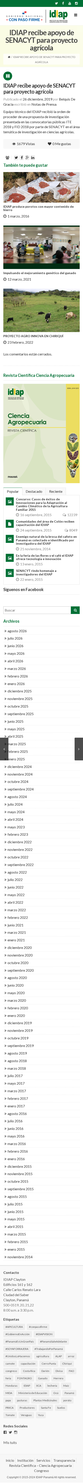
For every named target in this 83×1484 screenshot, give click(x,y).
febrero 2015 (18, 1242)
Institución (25, 1460)
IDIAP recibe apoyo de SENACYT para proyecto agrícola (39, 88)
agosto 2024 (17, 796)
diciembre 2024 (20, 766)
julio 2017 (15, 1075)
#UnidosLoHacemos (18, 1356)
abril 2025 (15, 736)
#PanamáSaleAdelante (53, 1341)
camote (10, 1363)
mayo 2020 (16, 993)
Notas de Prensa (43, 104)
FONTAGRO (24, 1378)
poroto (67, 1400)
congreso (11, 1371)
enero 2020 (16, 1015)
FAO (71, 1371)
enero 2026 (16, 683)
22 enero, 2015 (31, 579)
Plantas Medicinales (45, 1400)
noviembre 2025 (20, 698)
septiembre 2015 (21, 1189)
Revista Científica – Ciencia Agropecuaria (40, 1465)
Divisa (59, 1371)
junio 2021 (15, 925)
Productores (27, 1407)
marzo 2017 (17, 1091)
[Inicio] (9, 57)
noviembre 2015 (20, 1174)
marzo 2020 (17, 1000)
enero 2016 (16, 1159)
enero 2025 (16, 759)
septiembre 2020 (21, 970)
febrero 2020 (18, 1008)
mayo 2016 (16, 1136)
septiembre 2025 (21, 714)
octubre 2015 (18, 1181)
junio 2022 (15, 887)
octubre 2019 (18, 1038)
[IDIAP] (36, 16)
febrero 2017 (18, 1098)
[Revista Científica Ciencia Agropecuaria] (41, 433)
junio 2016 (15, 1128)
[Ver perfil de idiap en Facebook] (5, 1432)
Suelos (61, 1407)
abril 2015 (15, 1226)
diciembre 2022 (20, 842)
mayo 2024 (16, 812)
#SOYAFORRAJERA (17, 1349)
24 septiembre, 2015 (36, 530)
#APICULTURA (14, 1326)
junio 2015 (15, 1211)
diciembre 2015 (20, 1166)
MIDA (9, 1393)
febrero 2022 (18, 917)
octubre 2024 (18, 781)
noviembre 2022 (20, 849)
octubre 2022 (18, 857)
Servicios (43, 1460)
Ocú (55, 1393)
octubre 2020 (18, 963)
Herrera (58, 1378)
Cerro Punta (49, 1363)
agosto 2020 (17, 977)
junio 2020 (15, 985)
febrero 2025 (18, 751)
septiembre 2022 (21, 864)
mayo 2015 (16, 1219)
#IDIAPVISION (44, 1334)
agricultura (42, 1356)
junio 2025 (15, 721)
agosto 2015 (17, 1196)
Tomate (10, 1415)
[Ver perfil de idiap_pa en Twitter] (10, 1432)
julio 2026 (15, 638)
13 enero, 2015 (31, 564)
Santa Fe (46, 1407)
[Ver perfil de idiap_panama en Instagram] (15, 1432)
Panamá (69, 1393)
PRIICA (10, 1407)
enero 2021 (16, 940)
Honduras (11, 1385)
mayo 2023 (16, 827)
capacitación (28, 1363)
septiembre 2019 (21, 1045)
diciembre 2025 (20, 691)
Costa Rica (29, 1371)
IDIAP (27, 1385)
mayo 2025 (16, 729)
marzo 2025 (17, 744)
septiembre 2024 (21, 789)
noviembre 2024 (20, 774)
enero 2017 (16, 1106)
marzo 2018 (17, 1068)
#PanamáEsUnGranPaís (20, 1341)
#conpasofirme (38, 1326)
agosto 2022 (17, 872)
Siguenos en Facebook (23, 589)
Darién (45, 1371)
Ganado (42, 1378)
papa (8, 1400)
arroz (71, 1356)
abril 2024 (15, 819)
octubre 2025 (18, 706)
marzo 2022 (17, 910)
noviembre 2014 (20, 1257)
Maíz (66, 1385)
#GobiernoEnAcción (18, 1334)
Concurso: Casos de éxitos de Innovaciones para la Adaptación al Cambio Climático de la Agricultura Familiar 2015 (42, 504)
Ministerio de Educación (32, 1393)
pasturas (22, 1400)
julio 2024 (15, 804)
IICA (38, 1385)
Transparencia (64, 1460)
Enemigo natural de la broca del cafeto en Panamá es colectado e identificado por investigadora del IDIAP (46, 540)
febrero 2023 (18, 834)
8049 (73, 530)
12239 (72, 515)
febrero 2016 (18, 1151)
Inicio (10, 1460)
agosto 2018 (17, 1061)
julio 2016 (15, 1121)
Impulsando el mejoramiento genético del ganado (39, 273)
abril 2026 (15, 661)
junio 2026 (15, 646)
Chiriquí (67, 1363)
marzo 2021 (17, 932)
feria (8, 1378)
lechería (52, 1385)
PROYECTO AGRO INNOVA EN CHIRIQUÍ (33, 336)
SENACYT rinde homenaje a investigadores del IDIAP (36, 572)
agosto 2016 (17, 1113)
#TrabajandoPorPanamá (49, 1349)
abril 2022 (15, 902)
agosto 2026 (17, 631)
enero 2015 (16, 1249)
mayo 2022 (16, 895)
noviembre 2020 (20, 955)
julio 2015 (15, 1204)
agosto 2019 (17, 1053)
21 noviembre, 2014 (35, 549)
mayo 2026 (16, 653)
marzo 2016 (17, 1143)
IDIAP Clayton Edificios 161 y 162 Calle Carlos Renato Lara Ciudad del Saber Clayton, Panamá (22, 1289)
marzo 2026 (17, 668)
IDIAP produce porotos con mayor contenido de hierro (38, 208)
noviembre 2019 (20, 1030)
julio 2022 (15, 879)
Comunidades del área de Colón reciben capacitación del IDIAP (45, 523)
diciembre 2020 (20, 947)
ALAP (58, 1356)
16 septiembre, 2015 (36, 515)
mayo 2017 (16, 1083)
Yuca (41, 1415)
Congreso (41, 1470)
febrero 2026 (18, 676)
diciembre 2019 (20, 1023)
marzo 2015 (17, 1234)
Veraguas (26, 1415)
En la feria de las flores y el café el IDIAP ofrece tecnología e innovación (44, 557)
